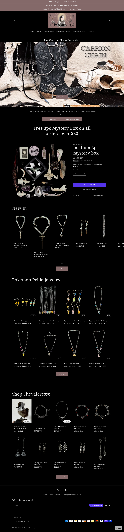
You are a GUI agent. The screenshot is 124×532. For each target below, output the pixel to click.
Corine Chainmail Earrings (60, 463)
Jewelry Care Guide (72, 119)
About (51, 494)
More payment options (89, 189)
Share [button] (77, 196)
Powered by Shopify (29, 527)
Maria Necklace (102, 243)
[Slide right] (66, 264)
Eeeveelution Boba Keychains (74, 321)
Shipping (76, 160)
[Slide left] (58, 264)
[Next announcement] (111, 1)
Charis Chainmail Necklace (80, 427)
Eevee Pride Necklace (71, 363)
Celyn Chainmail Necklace (100, 427)
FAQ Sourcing (52, 119)
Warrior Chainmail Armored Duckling (20, 427)
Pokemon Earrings (20, 321)
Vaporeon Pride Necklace (98, 321)
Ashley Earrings (81, 243)
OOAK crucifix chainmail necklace (20, 244)
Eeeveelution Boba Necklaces (49, 321)
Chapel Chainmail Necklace (60, 427)
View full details (98, 196)
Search (45, 494)
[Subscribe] (43, 505)
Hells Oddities (20, 527)
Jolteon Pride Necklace (22, 363)
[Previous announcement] (13, 1)
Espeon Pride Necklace (97, 363)
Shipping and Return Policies (71, 494)
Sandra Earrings (19, 464)
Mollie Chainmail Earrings (100, 465)
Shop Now (62, 97)
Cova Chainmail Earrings (79, 463)
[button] (14, 20)
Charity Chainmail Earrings (40, 463)
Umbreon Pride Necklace (47, 363)
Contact (57, 494)
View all (62, 268)
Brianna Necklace (40, 428)
